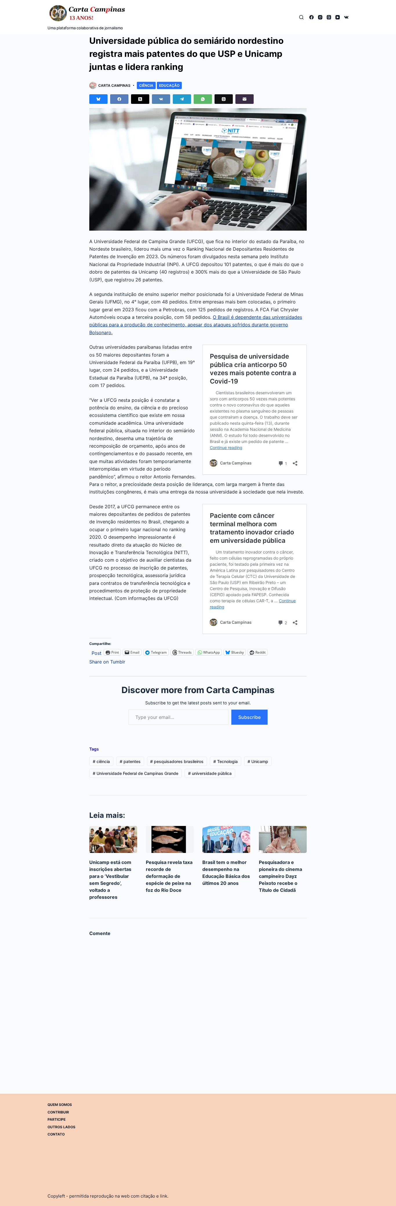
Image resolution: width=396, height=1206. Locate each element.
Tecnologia (225, 761)
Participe (57, 1119)
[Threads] (329, 17)
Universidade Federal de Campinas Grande (135, 773)
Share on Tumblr (107, 661)
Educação (169, 85)
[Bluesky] (98, 99)
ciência (101, 761)
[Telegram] (182, 99)
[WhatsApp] (203, 99)
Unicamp (258, 761)
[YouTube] (337, 17)
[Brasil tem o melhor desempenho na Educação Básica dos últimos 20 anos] (226, 839)
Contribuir (58, 1112)
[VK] (346, 17)
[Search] (301, 17)
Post (96, 652)
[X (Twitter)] (140, 99)
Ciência (146, 85)
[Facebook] (311, 17)
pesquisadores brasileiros (177, 761)
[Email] (244, 99)
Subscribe (249, 717)
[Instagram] (320, 17)
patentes (130, 761)
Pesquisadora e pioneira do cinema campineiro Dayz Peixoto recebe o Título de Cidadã (280, 876)
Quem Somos (60, 1104)
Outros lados (61, 1126)
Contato (56, 1134)
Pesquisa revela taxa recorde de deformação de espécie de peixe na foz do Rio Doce (169, 876)
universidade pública (210, 773)
